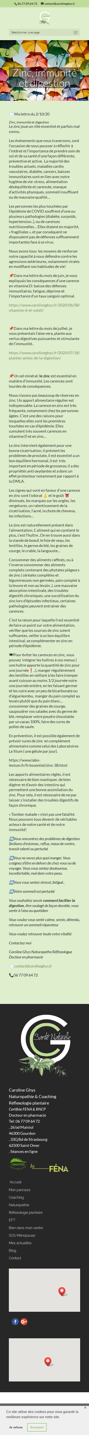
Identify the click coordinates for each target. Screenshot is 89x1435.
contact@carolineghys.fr (33, 966)
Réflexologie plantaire (26, 1213)
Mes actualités (20, 1243)
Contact (15, 1258)
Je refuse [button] (16, 1427)
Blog (12, 1251)
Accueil (15, 1182)
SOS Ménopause (22, 1235)
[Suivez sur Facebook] (15, 1321)
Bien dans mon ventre (26, 1228)
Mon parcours (19, 1190)
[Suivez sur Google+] (24, 1321)
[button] (63, 1291)
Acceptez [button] (37, 1427)
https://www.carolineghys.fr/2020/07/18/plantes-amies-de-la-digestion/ (44, 355)
